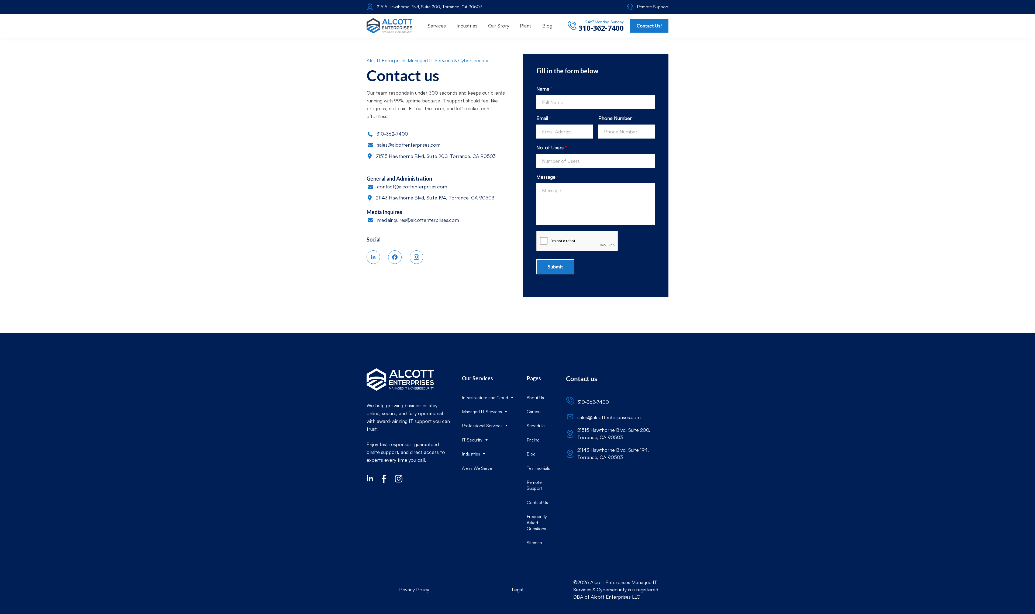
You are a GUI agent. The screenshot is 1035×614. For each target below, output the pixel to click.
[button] (436, 26)
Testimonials (538, 468)
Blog (531, 454)
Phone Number (616, 118)
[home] (389, 25)
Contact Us (537, 502)
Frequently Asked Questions (537, 522)
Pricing (533, 440)
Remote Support (534, 485)
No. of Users (551, 147)
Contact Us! (649, 26)
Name (544, 89)
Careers (534, 411)
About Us (535, 397)
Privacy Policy (414, 589)
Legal (517, 589)
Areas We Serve (477, 468)
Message (547, 177)
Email (543, 118)
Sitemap (534, 542)
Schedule (536, 425)
